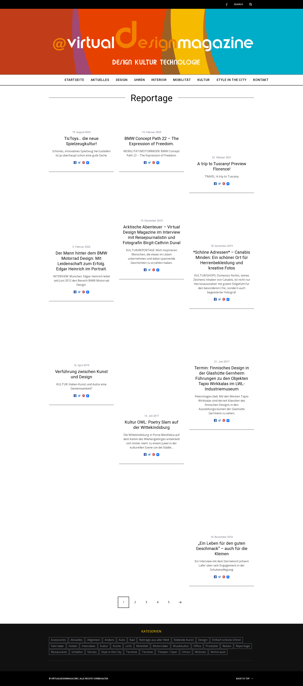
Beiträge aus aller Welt (154, 640)
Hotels (73, 646)
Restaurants (59, 652)
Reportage (243, 646)
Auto (122, 640)
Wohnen (200, 652)
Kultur (104, 646)
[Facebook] (75, 162)
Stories (92, 652)
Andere (109, 640)
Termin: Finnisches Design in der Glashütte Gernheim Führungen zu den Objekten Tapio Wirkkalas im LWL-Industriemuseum (221, 378)
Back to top (243, 678)
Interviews (88, 646)
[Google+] (83, 162)
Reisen (227, 646)
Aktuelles (76, 640)
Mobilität (142, 646)
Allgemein (93, 640)
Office (197, 646)
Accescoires (58, 640)
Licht (128, 646)
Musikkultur (181, 646)
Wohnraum (218, 652)
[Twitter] (79, 162)
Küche (117, 646)
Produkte (212, 646)
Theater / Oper (167, 652)
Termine (131, 652)
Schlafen (77, 652)
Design (202, 640)
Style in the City (111, 652)
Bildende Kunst (184, 640)
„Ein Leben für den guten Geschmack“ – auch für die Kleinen (221, 548)
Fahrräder (57, 646)
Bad (132, 640)
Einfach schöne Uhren (226, 640)
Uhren (186, 652)
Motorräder (160, 646)
